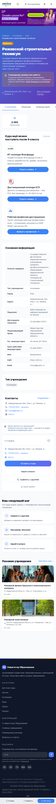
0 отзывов (9, 441)
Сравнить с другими (29, 479)
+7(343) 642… (18, 407)
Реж (27, 35)
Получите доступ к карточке (20, 428)
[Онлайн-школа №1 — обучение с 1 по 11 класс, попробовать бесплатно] (28, 17)
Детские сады (8, 688)
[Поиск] (17, 4)
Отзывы (11, 801)
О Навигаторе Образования (14, 723)
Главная (5, 35)
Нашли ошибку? (29, 487)
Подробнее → (44, 398)
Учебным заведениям (12, 728)
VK (4, 767)
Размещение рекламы (12, 733)
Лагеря (5, 711)
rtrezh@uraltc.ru (15, 411)
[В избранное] (48, 440)
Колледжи (17, 35)
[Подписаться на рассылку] (51, 754)
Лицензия (26, 107)
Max (23, 767)
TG (17, 767)
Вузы (4, 702)
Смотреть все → (46, 561)
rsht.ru (11, 414)
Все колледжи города (43, 92)
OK (11, 767)
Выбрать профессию (26, 232)
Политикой (25, 761)
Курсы (5, 706)
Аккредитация (43, 107)
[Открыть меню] (51, 4)
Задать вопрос (28, 471)
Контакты (47, 801)
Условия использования (29, 782)
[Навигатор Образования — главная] (6, 4)
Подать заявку (27, 169)
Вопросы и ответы (10, 737)
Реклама (46, 136)
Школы (5, 692)
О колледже (10, 107)
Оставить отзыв (28, 463)
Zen (29, 767)
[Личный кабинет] (44, 4)
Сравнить (29, 801)
